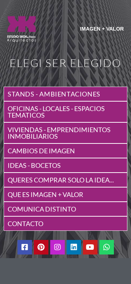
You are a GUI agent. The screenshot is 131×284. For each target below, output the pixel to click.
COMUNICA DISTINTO (42, 209)
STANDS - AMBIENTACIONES (54, 94)
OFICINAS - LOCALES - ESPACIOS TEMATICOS (56, 111)
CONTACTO (25, 224)
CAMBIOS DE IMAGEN (41, 151)
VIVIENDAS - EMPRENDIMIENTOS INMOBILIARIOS (59, 133)
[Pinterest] (41, 247)
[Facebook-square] (24, 247)
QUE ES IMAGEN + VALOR (45, 194)
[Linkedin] (74, 247)
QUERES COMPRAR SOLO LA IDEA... (61, 180)
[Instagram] (57, 247)
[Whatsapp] (106, 247)
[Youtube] (90, 247)
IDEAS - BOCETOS (34, 165)
